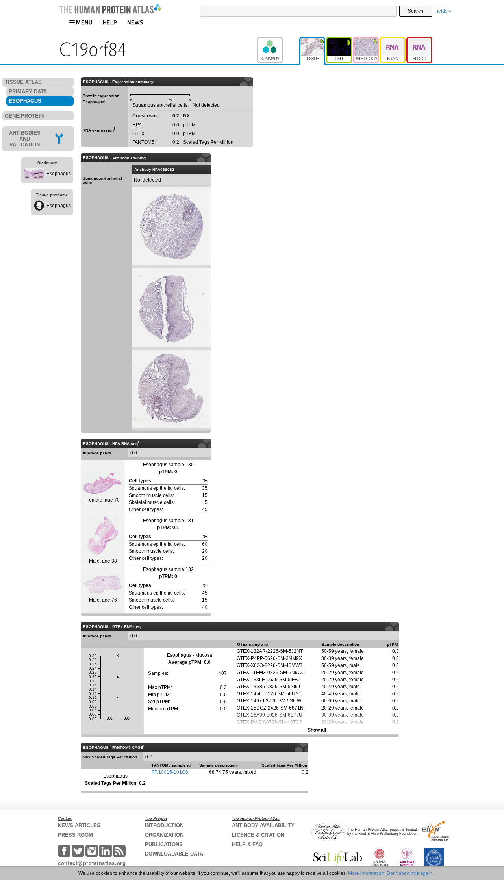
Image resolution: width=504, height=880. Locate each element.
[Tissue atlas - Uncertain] (312, 40)
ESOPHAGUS (25, 101)
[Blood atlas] (419, 40)
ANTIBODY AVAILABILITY (263, 825)
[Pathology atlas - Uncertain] (366, 40)
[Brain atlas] (393, 40)
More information (366, 873)
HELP (110, 22)
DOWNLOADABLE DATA (174, 854)
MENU (84, 22)
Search (415, 11)
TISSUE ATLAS (23, 82)
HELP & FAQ (247, 844)
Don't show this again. (410, 873)
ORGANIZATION (164, 835)
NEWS (135, 22)
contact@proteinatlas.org (92, 863)
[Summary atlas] (278, 40)
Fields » (442, 11)
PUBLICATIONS (164, 844)
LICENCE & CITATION (258, 835)
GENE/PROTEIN (24, 116)
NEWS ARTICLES (79, 825)
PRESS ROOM (75, 835)
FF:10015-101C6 (170, 772)
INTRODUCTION (164, 825)
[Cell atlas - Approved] (339, 40)
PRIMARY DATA (28, 91)
